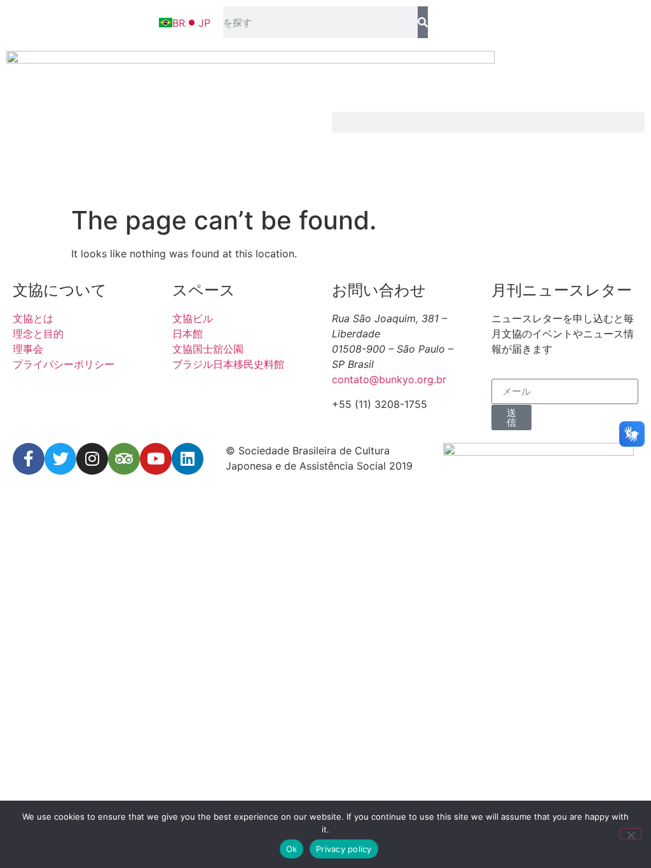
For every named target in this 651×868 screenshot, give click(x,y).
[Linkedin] (187, 459)
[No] (630, 833)
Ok (292, 849)
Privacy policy (344, 849)
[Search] (422, 22)
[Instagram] (92, 459)
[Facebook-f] (29, 459)
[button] (488, 122)
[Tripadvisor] (124, 459)
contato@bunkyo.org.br (389, 379)
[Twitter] (60, 459)
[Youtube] (156, 459)
